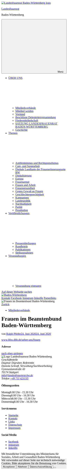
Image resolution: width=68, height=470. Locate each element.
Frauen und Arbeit (25, 185)
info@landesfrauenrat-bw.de (17, 375)
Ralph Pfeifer (13, 333)
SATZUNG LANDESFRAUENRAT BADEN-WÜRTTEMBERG (36, 125)
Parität (18, 207)
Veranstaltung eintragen (28, 285)
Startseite (13, 415)
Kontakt (12, 418)
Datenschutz (15, 424)
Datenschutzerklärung (41, 466)
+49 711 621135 (19, 378)
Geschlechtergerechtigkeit (29, 194)
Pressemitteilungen (25, 243)
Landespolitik (22, 200)
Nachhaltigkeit (23, 203)
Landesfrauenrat (10, 8)
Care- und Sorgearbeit (27, 166)
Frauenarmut (22, 181)
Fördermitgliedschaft (26, 120)
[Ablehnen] (54, 467)
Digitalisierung (23, 175)
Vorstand (20, 114)
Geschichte (21, 129)
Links (11, 421)
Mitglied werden (24, 111)
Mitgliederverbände (19, 310)
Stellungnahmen (24, 252)
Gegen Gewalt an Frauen (29, 191)
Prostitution (21, 210)
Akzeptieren (9, 466)
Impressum (14, 427)
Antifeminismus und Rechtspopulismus (36, 163)
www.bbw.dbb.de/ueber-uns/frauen (20, 339)
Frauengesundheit (25, 188)
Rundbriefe (21, 246)
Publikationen (23, 249)
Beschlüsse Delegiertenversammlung (35, 117)
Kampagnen (22, 197)
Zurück (5, 304)
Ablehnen (22, 466)
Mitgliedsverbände (25, 107)
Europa (19, 178)
